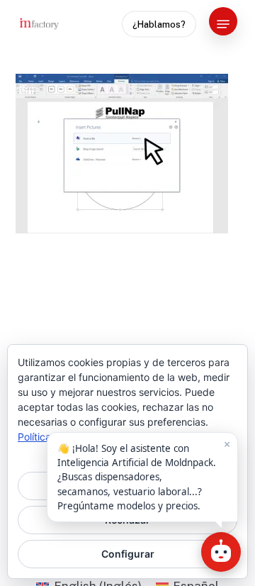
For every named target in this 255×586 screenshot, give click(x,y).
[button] (223, 24)
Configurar (127, 554)
